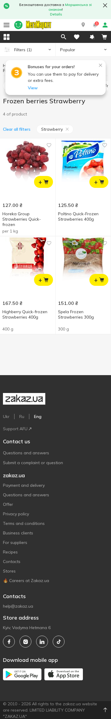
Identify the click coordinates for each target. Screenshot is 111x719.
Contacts (11, 561)
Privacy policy (16, 514)
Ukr (6, 416)
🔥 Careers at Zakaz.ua (26, 580)
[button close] (105, 5)
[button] (83, 25)
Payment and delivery (24, 485)
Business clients (18, 533)
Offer (8, 504)
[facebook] (9, 642)
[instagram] (25, 642)
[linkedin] (42, 642)
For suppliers (15, 542)
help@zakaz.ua (18, 606)
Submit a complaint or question (33, 462)
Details (56, 14)
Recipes (10, 552)
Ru (21, 416)
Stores (9, 571)
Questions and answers (26, 453)
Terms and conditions (24, 523)
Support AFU (15, 428)
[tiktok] (59, 642)
